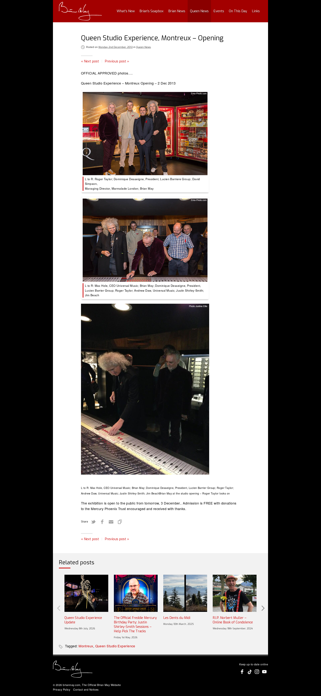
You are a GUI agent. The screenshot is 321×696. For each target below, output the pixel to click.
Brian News (176, 11)
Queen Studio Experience (115, 645)
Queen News (199, 11)
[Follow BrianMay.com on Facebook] (242, 671)
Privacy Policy (61, 689)
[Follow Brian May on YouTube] (264, 671)
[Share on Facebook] (102, 521)
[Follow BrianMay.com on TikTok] (249, 671)
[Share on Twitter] (93, 521)
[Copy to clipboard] (120, 521)
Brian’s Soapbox (151, 11)
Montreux (86, 645)
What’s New (126, 11)
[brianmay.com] (80, 11)
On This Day (238, 11)
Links (256, 11)
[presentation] (58, 608)
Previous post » (117, 61)
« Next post (90, 61)
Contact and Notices (86, 689)
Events (218, 11)
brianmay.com (71, 685)
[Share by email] (111, 521)
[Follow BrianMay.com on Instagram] (257, 671)
